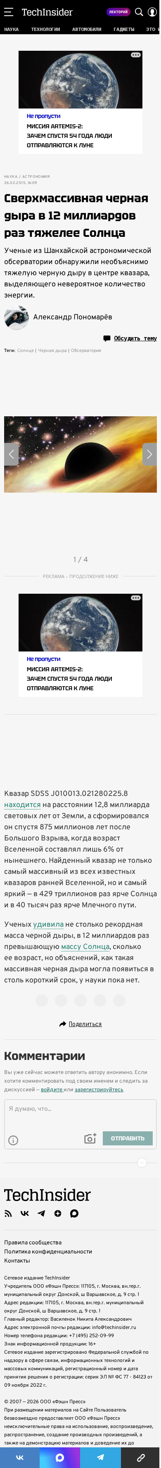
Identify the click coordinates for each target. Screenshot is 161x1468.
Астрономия (36, 177)
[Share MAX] (60, 1457)
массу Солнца (85, 947)
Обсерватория (86, 351)
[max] (74, 1213)
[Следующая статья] (80, 1163)
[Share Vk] (20, 1457)
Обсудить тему (135, 338)
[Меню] (8, 12)
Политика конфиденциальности (48, 1252)
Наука (10, 177)
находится (22, 805)
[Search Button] (139, 12)
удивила (48, 925)
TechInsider (47, 12)
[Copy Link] (141, 1457)
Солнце (25, 351)
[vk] (25, 1213)
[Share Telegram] (100, 1457)
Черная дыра (52, 351)
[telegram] (41, 1213)
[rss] (8, 1213)
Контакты (17, 1261)
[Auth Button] (152, 12)
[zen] (58, 1213)
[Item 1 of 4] (80, 454)
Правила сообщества (33, 1242)
